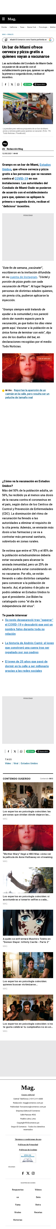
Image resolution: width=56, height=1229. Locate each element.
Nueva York (31, 27)
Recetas (38, 1212)
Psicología (43, 27)
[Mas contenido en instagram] (33, 1173)
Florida (4, 27)
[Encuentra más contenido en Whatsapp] (18, 84)
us (18, 1197)
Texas (22, 27)
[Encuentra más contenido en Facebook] (5, 84)
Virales (17, 1212)
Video (8, 763)
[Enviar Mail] (4, 149)
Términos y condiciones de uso (28, 1139)
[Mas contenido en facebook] (22, 1173)
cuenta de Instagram (23, 277)
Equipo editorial (28, 1095)
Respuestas (18, 1189)
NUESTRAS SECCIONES (28, 1183)
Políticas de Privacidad (28, 1144)
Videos (38, 1189)
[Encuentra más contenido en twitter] (12, 84)
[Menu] (5, 19)
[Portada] (28, 1092)
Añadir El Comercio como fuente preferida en (28, 40)
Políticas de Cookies (28, 1150)
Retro (38, 1205)
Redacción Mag (15, 149)
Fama (17, 1205)
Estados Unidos (29, 763)
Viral (15, 763)
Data (38, 1197)
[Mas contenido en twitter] (28, 1173)
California (13, 27)
